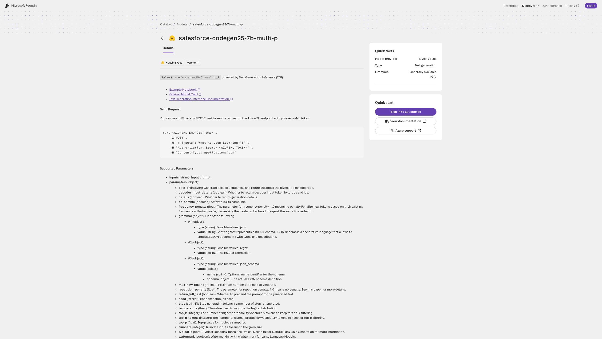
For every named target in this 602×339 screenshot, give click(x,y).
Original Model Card (183, 94)
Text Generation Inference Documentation (199, 99)
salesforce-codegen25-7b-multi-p (218, 24)
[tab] (168, 48)
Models (182, 24)
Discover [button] (528, 6)
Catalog (165, 24)
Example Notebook (183, 90)
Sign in (591, 5)
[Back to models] (163, 38)
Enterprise (510, 6)
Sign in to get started (406, 112)
